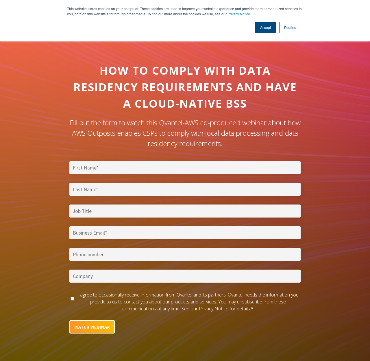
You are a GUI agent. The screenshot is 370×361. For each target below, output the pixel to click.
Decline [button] (290, 27)
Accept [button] (265, 27)
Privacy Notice (238, 13)
